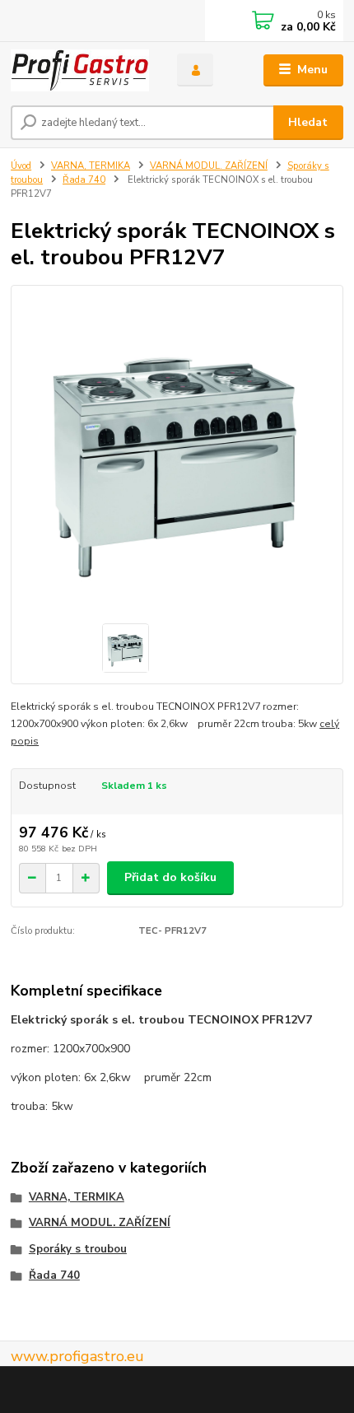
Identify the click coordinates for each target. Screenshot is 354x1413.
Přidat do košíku (170, 877)
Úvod (21, 166)
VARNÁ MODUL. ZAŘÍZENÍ (209, 166)
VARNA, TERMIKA (90, 166)
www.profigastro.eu (77, 1356)
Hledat (308, 122)
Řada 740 (84, 180)
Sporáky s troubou (78, 1249)
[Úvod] (80, 70)
